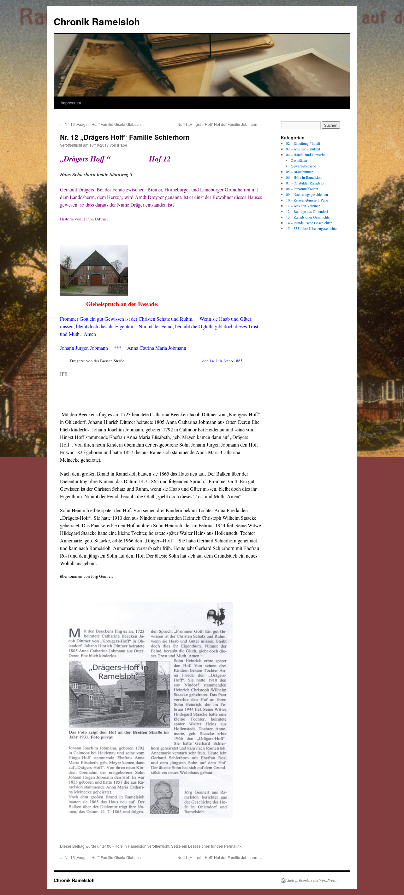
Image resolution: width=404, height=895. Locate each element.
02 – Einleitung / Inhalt (303, 143)
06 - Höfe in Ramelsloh (126, 846)
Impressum (71, 103)
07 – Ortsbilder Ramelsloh (305, 182)
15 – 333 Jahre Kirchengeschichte (311, 228)
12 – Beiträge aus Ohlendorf (307, 211)
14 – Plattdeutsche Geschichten (309, 222)
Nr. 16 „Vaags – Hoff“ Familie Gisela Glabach (100, 124)
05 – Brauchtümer (299, 171)
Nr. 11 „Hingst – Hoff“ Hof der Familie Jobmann (219, 124)
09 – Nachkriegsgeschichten (307, 194)
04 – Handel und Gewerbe (305, 154)
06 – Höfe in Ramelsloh (304, 177)
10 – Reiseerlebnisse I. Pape (307, 199)
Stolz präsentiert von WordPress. (312, 880)
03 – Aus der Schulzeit (303, 148)
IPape (122, 145)
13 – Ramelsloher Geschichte (308, 216)
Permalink (232, 846)
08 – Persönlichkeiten (302, 188)
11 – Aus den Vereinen (303, 205)
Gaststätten (299, 160)
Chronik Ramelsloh (97, 21)
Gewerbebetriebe (303, 165)
